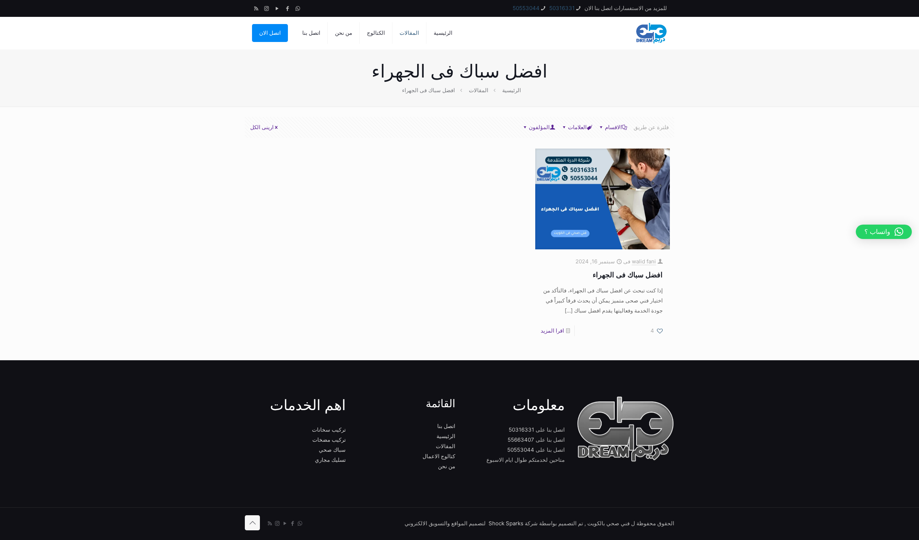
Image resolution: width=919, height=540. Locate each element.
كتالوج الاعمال (439, 456)
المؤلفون (539, 127)
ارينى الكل (262, 127)
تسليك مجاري (330, 459)
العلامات (577, 127)
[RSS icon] (256, 8)
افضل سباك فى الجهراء (628, 275)
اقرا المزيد (552, 330)
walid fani (644, 261)
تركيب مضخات (329, 439)
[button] (884, 232)
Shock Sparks (506, 523)
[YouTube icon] (277, 8)
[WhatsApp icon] (297, 8)
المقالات (478, 90)
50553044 (526, 8)
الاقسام (613, 127)
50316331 (562, 8)
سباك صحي (332, 449)
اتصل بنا (446, 426)
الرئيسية (511, 90)
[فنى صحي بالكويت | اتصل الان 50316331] (651, 33)
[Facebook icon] (287, 8)
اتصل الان (270, 32)
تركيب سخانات (329, 429)
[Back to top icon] (252, 522)
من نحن (446, 466)
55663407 (521, 439)
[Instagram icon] (266, 8)
